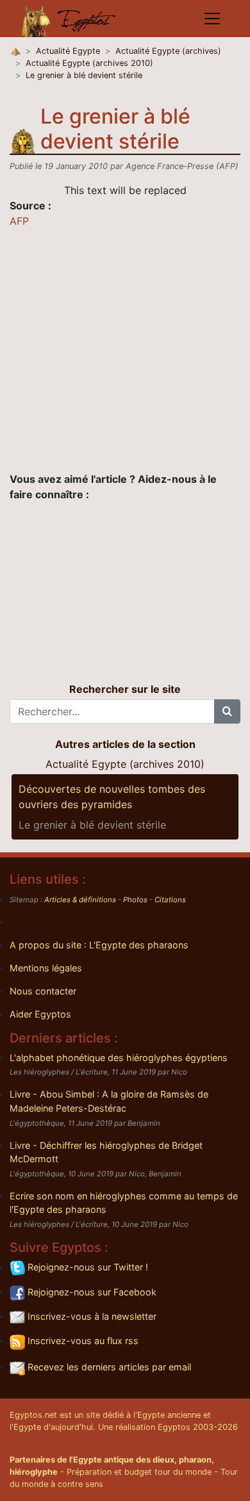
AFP (19, 221)
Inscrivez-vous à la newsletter (90, 1316)
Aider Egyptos (40, 1014)
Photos (135, 899)
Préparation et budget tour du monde (139, 1472)
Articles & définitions (80, 899)
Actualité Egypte (68, 51)
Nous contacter (43, 991)
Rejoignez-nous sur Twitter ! (86, 1267)
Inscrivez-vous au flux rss (81, 1340)
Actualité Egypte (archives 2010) (89, 63)
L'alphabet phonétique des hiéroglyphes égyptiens (119, 1057)
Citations (170, 899)
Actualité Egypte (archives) (168, 51)
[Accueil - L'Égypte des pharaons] (68, 18)
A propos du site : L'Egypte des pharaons (99, 944)
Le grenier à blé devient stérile (84, 75)
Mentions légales (46, 967)
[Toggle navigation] (212, 18)
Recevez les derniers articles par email (108, 1366)
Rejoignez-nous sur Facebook (90, 1291)
